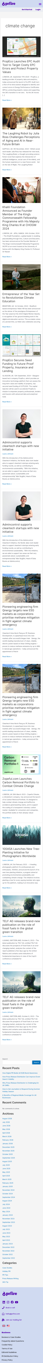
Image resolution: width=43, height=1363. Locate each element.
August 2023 (7, 1226)
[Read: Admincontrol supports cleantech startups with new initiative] (21, 423)
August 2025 (7, 1161)
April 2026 (6, 1133)
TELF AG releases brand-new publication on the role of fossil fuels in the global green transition (21, 926)
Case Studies (7, 1268)
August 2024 (7, 1201)
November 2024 (8, 1190)
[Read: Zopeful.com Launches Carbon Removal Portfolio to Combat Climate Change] (21, 764)
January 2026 (7, 1143)
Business (6, 1332)
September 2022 (8, 1258)
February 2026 (7, 1140)
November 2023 (8, 1219)
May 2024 (6, 1211)
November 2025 (8, 1151)
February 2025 (7, 1183)
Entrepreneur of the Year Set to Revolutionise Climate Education (21, 297)
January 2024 (7, 1215)
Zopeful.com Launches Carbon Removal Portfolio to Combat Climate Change (20, 782)
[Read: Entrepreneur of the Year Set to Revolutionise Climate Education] (21, 277)
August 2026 (7, 1118)
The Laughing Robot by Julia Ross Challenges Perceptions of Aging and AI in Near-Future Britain (21, 139)
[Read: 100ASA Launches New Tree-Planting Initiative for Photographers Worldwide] (21, 835)
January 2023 (7, 1244)
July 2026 (6, 1122)
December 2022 (8, 1247)
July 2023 (6, 1229)
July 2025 (6, 1165)
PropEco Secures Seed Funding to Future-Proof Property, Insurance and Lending (18, 365)
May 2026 (6, 1129)
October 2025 (7, 1154)
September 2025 (8, 1158)
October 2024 (7, 1194)
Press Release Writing (10, 1278)
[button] (40, 4)
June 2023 (6, 1233)
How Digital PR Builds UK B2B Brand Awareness (19, 1073)
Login (38, 9)
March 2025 (6, 1179)
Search (5, 1059)
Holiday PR (6, 1271)
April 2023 (6, 1240)
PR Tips (5, 1275)
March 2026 (6, 1136)
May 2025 (6, 1172)
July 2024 (6, 1204)
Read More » (7, 100)
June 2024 (6, 1208)
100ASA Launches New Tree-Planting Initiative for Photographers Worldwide (21, 852)
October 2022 (7, 1254)
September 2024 (8, 1197)
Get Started (27, 9)
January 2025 (7, 1186)
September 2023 (8, 1222)
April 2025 (6, 1176)
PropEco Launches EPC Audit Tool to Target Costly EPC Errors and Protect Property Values (21, 67)
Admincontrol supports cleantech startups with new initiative (20, 446)
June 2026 (6, 1126)
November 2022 (8, 1251)
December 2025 (8, 1147)
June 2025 (6, 1168)
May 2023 (6, 1236)
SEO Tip (5, 1282)
